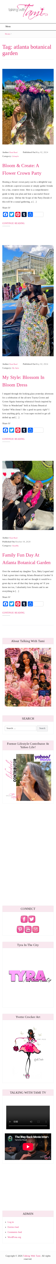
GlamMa (15, 546)
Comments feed (15, 1232)
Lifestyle (15, 156)
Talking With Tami (31, 1256)
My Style (15, 368)
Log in (11, 1222)
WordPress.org (14, 1237)
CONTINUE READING (13, 223)
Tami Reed (13, 152)
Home (7, 34)
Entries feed (13, 1227)
